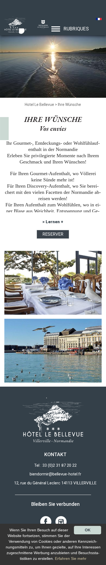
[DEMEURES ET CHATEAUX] (41, 24)
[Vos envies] (13, 24)
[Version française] (99, 19)
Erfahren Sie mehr (70, 558)
